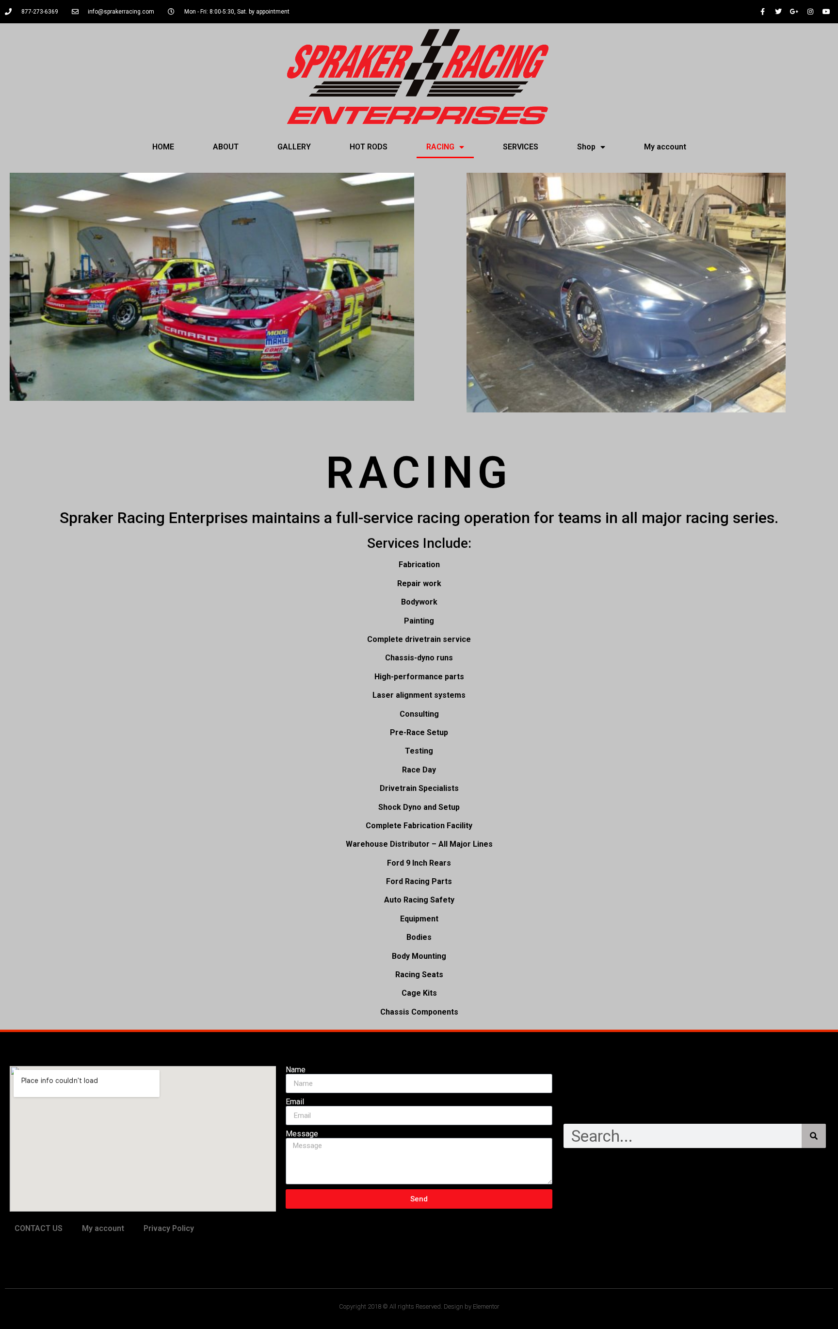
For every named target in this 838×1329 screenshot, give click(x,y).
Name (296, 1070)
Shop (586, 146)
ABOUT (226, 146)
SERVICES (520, 146)
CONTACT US (39, 1228)
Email (295, 1102)
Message (302, 1134)
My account (665, 146)
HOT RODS (368, 146)
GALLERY (294, 146)
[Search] (814, 1136)
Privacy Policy (169, 1228)
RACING (440, 146)
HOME (163, 146)
